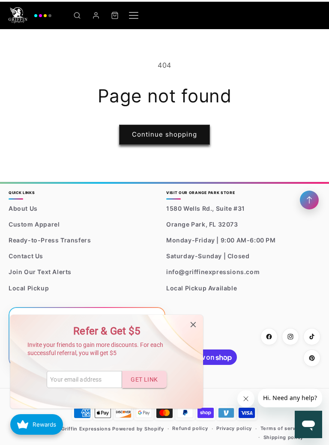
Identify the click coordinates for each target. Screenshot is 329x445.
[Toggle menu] (133, 15)
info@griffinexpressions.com (213, 271)
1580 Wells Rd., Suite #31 (205, 208)
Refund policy (190, 428)
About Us (23, 208)
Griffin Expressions (86, 429)
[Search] (77, 15)
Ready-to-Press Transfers (50, 240)
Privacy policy (234, 428)
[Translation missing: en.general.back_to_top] (309, 200)
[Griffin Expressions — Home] (30, 15)
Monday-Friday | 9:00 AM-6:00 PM (221, 240)
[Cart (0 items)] (114, 15)
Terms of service (281, 428)
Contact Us (26, 256)
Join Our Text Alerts (40, 271)
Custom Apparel (34, 224)
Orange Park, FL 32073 (202, 224)
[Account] (96, 15)
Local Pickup (29, 288)
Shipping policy (283, 437)
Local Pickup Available (201, 288)
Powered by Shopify (138, 429)
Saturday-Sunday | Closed (207, 256)
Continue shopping (164, 134)
